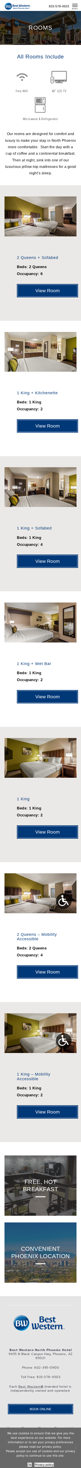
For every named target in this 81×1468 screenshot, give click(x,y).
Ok (30, 1464)
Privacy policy (44, 1464)
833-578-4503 (59, 6)
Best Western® (31, 1386)
